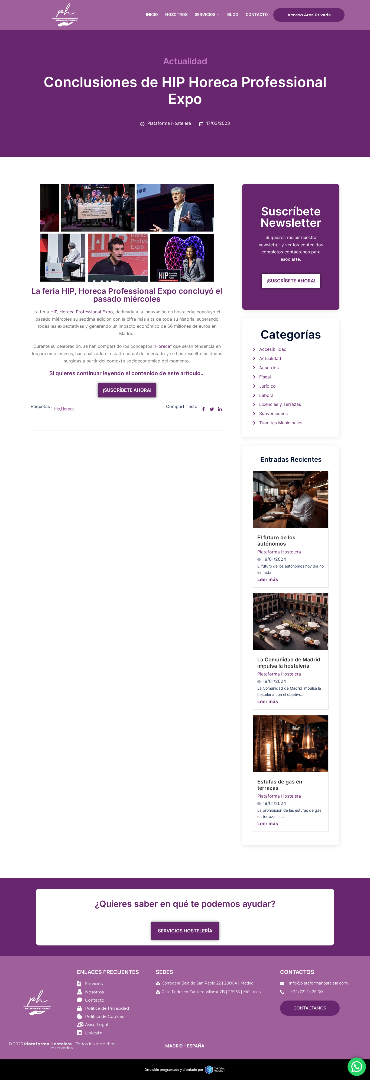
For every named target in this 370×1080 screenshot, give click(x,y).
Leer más (267, 579)
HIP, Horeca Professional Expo (81, 311)
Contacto (257, 14)
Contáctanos (310, 1008)
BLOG (232, 14)
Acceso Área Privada (309, 14)
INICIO (152, 14)
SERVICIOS (205, 14)
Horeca (162, 346)
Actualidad (185, 61)
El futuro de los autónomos (276, 540)
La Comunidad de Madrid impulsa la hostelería (288, 662)
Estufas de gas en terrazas (279, 784)
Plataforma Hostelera (279, 552)
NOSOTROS (176, 14)
